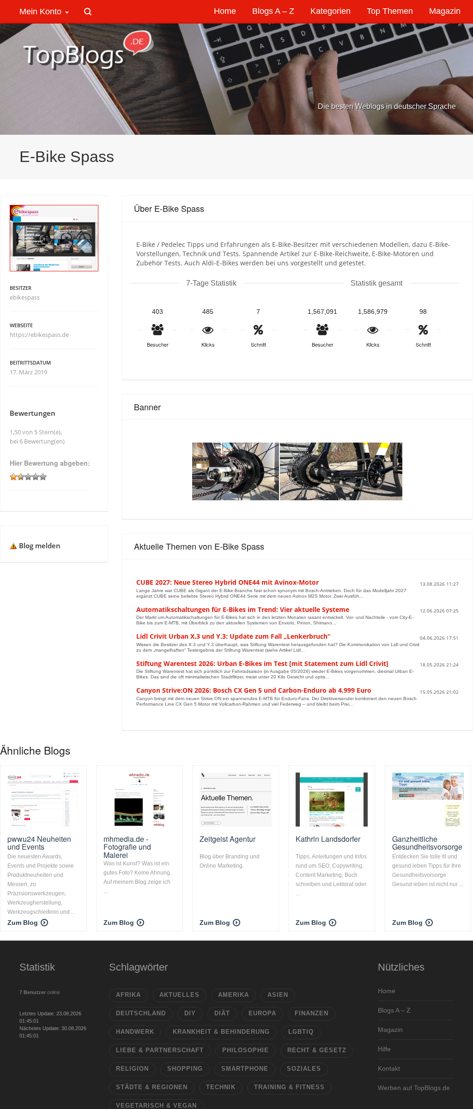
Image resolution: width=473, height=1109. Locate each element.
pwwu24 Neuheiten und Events (39, 842)
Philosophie (245, 1050)
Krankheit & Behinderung (221, 1031)
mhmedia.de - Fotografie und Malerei (127, 846)
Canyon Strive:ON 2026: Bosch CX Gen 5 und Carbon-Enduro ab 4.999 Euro (253, 690)
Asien (277, 994)
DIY (190, 1013)
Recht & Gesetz (316, 1050)
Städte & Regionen (152, 1087)
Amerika (233, 994)
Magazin (390, 1029)
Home (386, 991)
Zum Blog (22, 922)
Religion (132, 1068)
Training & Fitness (289, 1087)
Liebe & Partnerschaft (160, 1050)
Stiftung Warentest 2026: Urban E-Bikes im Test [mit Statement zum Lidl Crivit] (262, 663)
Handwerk (135, 1031)
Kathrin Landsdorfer (328, 838)
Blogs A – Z (394, 1010)
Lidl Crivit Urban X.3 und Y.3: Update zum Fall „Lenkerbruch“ (233, 636)
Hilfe (384, 1049)
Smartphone (244, 1068)
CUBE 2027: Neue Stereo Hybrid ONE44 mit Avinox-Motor (227, 582)
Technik (221, 1087)
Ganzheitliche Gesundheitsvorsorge (427, 842)
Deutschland (141, 1013)
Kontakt (389, 1068)
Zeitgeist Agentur (227, 838)
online (39, 992)
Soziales (304, 1068)
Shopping (185, 1068)
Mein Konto (40, 11)
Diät (222, 1013)
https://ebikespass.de (39, 334)
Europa (262, 1013)
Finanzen (311, 1013)
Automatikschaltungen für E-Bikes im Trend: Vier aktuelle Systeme (242, 609)
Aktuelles (179, 994)
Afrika (128, 994)
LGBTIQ (301, 1031)
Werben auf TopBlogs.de (414, 1087)
